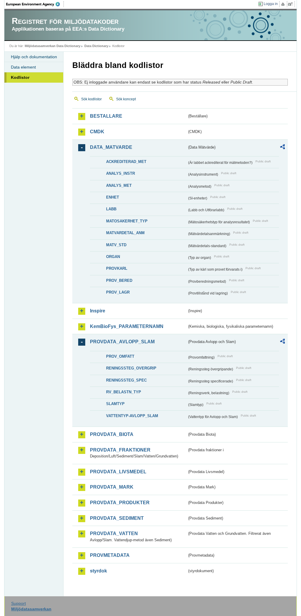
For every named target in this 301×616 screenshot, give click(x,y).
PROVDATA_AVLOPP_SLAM (122, 341)
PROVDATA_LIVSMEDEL (118, 471)
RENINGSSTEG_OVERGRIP (131, 368)
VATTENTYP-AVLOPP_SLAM (132, 416)
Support (18, 603)
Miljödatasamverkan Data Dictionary (52, 46)
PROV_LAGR (118, 292)
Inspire (97, 310)
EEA (35, 4)
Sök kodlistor (91, 99)
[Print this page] (283, 4)
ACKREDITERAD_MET (126, 161)
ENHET (112, 197)
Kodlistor (20, 77)
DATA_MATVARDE (111, 147)
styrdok (98, 570)
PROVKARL (116, 268)
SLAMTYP (115, 404)
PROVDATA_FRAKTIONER (120, 449)
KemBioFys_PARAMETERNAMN (126, 326)
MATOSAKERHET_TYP (127, 221)
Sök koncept (126, 99)
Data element (23, 67)
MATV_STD (116, 245)
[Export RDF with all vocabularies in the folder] (282, 147)
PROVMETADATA (110, 555)
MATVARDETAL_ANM (125, 233)
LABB (111, 209)
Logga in (271, 4)
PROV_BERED (119, 280)
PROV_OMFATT (120, 356)
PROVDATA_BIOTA (111, 434)
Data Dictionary (96, 46)
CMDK (97, 131)
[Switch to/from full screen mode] (291, 4)
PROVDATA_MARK (111, 487)
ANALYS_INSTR (120, 173)
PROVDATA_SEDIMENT (117, 518)
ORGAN (113, 256)
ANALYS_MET (119, 185)
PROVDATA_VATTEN (114, 533)
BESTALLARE (106, 116)
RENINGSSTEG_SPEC (126, 380)
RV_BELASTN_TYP (123, 392)
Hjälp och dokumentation (34, 56)
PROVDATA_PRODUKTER (120, 502)
